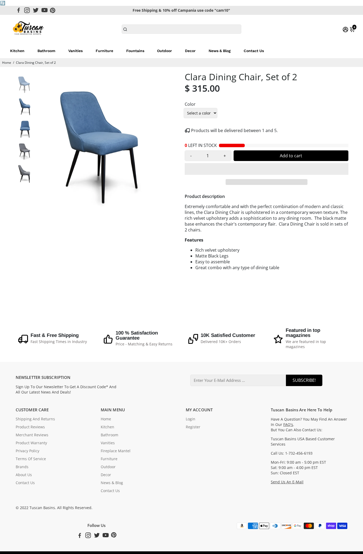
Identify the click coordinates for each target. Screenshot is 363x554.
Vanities (75, 51)
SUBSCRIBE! (304, 380)
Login (190, 419)
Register (193, 427)
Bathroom (46, 51)
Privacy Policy (27, 451)
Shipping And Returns (35, 419)
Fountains (135, 51)
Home (6, 62)
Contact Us (254, 51)
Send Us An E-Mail (287, 482)
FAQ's (288, 424)
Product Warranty (31, 443)
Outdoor (164, 51)
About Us (24, 474)
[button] (266, 169)
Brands (22, 466)
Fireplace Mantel (115, 451)
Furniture (104, 51)
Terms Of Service (31, 458)
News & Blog (220, 51)
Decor (190, 51)
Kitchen (17, 51)
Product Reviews (30, 427)
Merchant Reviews (32, 435)
